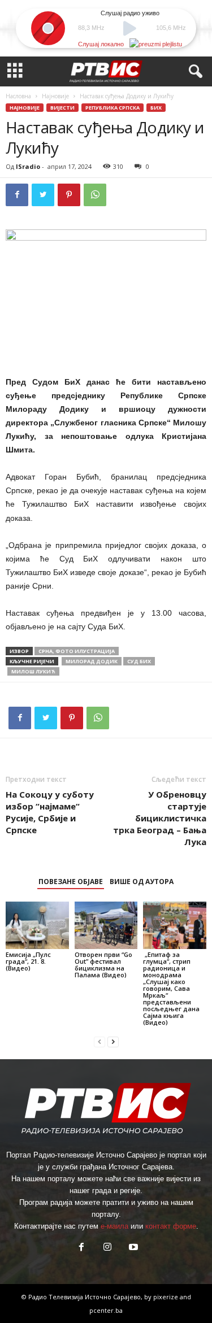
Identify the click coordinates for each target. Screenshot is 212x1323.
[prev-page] (99, 1041)
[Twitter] (43, 195)
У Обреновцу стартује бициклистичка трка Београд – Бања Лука (159, 818)
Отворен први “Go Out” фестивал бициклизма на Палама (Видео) (103, 964)
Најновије (55, 96)
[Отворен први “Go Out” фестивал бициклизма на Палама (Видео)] (106, 925)
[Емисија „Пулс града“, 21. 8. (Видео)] (37, 925)
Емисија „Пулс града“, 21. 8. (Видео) (28, 961)
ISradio (28, 166)
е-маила (114, 1226)
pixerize (166, 1296)
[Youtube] (132, 1248)
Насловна (18, 96)
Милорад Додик (92, 661)
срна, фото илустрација (76, 651)
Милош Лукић (33, 671)
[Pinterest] (69, 195)
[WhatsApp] (95, 195)
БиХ (156, 107)
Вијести (62, 107)
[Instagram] (107, 1248)
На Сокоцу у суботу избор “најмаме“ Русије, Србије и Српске (50, 812)
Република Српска (112, 107)
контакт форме (170, 1226)
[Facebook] (17, 195)
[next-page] (113, 1041)
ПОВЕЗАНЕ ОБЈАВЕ (70, 881)
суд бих (139, 661)
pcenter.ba (106, 1310)
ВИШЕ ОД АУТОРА (142, 881)
